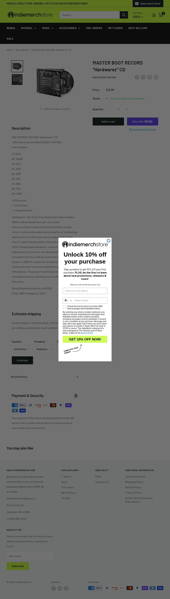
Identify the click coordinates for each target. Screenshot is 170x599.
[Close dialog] (108, 240)
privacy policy (87, 333)
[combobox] (68, 300)
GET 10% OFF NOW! (85, 339)
